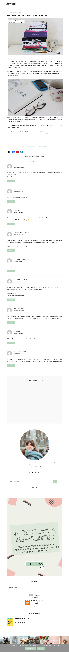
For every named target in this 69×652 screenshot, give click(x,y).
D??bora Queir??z (20, 232)
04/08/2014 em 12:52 (19, 333)
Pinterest (45, 146)
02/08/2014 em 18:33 (19, 167)
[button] (64, 2)
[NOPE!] (67, 648)
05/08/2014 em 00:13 (19, 353)
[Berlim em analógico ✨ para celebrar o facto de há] (25, 641)
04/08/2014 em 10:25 (19, 310)
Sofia (16, 331)
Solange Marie (19, 280)
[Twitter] (33, 472)
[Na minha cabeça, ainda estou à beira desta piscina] (34, 641)
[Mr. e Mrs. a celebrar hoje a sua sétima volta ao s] (5, 641)
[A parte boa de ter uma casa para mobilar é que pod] (64, 641)
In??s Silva (18, 308)
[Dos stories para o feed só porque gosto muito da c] (44, 641)
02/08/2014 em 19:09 (19, 235)
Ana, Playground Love (22, 259)
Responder (11, 201)
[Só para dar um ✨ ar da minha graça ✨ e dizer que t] (54, 641)
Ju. (15, 165)
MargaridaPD (19, 351)
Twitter (34, 146)
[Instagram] (39, 472)
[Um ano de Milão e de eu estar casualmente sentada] (15, 641)
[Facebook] (30, 472)
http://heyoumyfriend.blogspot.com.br (17, 246)
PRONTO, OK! (30, 648)
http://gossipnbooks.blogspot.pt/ (16, 295)
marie (16, 189)
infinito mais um (12, 3)
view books (41, 608)
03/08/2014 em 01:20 (19, 282)
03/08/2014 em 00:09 (19, 261)
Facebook (28, 146)
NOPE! (40, 648)
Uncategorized (11, 12)
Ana (32, 600)
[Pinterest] (36, 472)
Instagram (39, 146)
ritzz (16, 210)
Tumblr (23, 146)
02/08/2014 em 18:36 (19, 191)
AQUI (15, 65)
